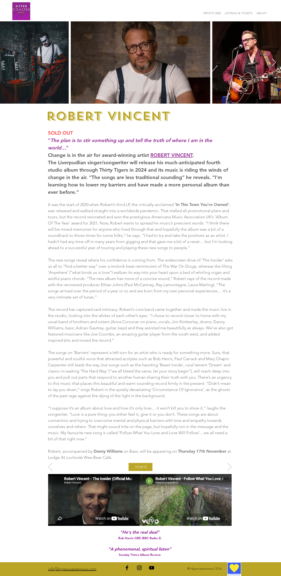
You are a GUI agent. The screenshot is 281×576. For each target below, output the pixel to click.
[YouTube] (152, 568)
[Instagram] (139, 568)
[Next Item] (274, 63)
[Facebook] (127, 568)
